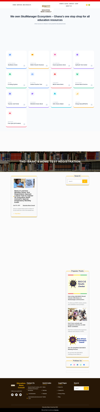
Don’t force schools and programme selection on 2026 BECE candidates (76, 325)
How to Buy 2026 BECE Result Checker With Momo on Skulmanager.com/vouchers (77, 298)
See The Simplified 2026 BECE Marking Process (77, 348)
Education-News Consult (29, 205)
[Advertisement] (50, 37)
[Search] (84, 181)
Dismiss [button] (56, 410)
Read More (18, 213)
